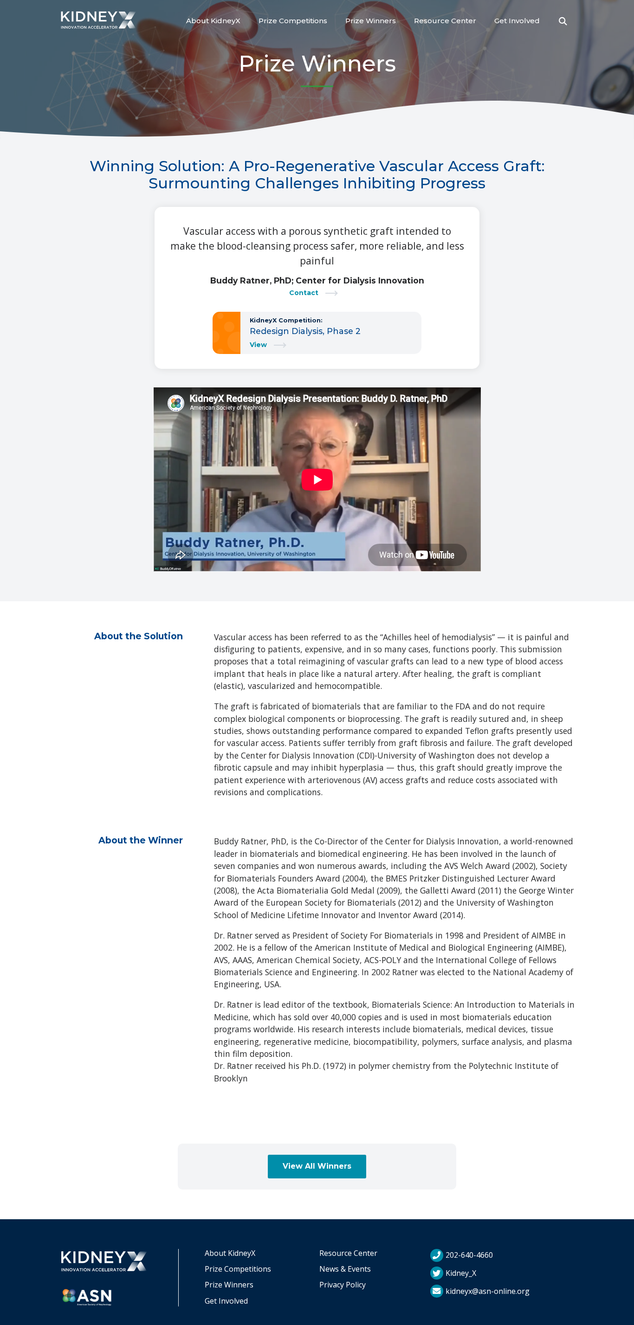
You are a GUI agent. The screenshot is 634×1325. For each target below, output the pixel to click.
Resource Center (445, 20)
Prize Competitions (293, 20)
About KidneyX (213, 20)
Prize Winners (370, 20)
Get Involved (517, 20)
